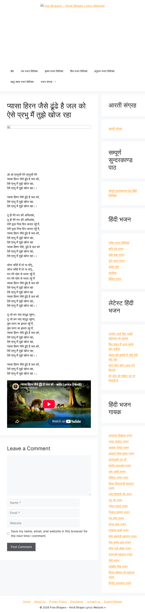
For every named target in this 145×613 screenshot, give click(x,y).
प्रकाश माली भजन (119, 530)
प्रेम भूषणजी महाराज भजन (123, 536)
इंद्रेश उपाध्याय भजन (120, 465)
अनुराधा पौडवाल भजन (120, 435)
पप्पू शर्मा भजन (116, 518)
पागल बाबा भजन (117, 524)
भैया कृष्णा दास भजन (120, 542)
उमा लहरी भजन (117, 471)
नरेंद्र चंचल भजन (118, 506)
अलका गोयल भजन (119, 447)
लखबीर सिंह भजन (118, 566)
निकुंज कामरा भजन (119, 512)
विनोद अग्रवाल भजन (120, 583)
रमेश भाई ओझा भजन (120, 548)
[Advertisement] (72, 39)
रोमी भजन (114, 560)
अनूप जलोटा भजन (119, 441)
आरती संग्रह (115, 128)
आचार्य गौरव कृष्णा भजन (121, 453)
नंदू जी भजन (115, 500)
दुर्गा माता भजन (117, 261)
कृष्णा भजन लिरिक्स (54, 71)
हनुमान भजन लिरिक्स (104, 71)
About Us (40, 601)
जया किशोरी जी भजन (120, 494)
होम (12, 71)
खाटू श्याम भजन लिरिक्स (22, 81)
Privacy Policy (58, 601)
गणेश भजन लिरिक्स (119, 243)
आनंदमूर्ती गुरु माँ (117, 459)
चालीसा (113, 273)
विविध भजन (115, 279)
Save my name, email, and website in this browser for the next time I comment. (49, 534)
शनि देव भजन (116, 249)
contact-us (93, 601)
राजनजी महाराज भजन (120, 554)
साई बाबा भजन (116, 255)
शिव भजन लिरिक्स (78, 71)
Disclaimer (76, 601)
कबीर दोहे (114, 267)
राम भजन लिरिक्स (29, 71)
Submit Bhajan (113, 601)
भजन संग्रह (46, 81)
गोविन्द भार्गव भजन (118, 478)
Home (27, 601)
